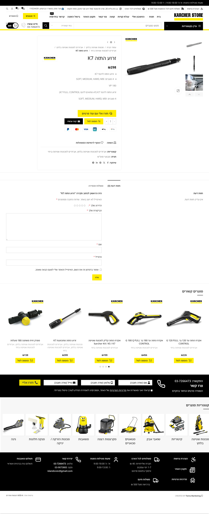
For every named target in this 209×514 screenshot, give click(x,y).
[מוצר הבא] (107, 42)
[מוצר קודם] (114, 42)
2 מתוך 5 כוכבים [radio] (82, 205)
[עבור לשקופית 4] (100, 366)
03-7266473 (60, 463)
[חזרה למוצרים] (111, 42)
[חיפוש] (7, 9)
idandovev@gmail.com (60, 471)
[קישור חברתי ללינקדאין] (97, 163)
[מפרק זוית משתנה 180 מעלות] (25, 318)
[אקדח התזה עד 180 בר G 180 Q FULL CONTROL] (144, 318)
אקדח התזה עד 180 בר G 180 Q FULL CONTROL (144, 342)
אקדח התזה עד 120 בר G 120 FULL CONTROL (183, 342)
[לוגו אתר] (188, 16)
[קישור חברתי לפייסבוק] (107, 163)
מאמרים (12, 16)
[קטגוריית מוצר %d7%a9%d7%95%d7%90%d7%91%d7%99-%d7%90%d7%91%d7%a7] (153, 428)
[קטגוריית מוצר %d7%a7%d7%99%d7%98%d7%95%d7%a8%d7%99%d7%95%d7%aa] (177, 428)
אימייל (98, 256)
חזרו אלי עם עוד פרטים (95, 113)
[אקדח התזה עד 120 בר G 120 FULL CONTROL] (184, 318)
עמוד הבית (111, 47)
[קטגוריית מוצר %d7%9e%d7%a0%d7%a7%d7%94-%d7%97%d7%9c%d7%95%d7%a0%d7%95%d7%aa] (37, 428)
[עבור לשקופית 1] (109, 366)
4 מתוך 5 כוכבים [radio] (77, 205)
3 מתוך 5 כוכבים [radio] (80, 205)
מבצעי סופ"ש (103, 156)
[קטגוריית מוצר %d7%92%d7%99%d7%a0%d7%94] (14, 428)
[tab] (114, 184)
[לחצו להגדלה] (178, 90)
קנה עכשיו (72, 121)
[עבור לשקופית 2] (106, 366)
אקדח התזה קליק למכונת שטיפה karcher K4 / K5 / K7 (104, 342)
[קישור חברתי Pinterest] (100, 163)
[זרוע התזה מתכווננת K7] (65, 318)
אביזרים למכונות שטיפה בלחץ (69, 47)
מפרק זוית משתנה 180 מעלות (25, 340)
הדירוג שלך (95, 205)
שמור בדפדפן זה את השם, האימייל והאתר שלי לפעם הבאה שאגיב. (67, 269)
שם (99, 244)
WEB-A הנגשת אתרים (14, 495)
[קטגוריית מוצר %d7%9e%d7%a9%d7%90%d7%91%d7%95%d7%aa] (83, 428)
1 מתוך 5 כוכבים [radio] (84, 205)
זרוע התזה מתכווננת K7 (64, 340)
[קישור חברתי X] (104, 163)
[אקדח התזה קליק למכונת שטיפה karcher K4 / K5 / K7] (104, 318)
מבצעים (29, 16)
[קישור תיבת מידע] (30, 25)
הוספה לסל (92, 121)
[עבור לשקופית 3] (103, 366)
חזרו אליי (28, 382)
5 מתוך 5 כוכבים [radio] (75, 205)
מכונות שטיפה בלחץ (95, 47)
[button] (198, 94)
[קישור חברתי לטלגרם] (93, 163)
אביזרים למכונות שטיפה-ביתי (103, 50)
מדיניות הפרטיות (118, 390)
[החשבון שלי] (12, 9)
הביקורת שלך (94, 210)
